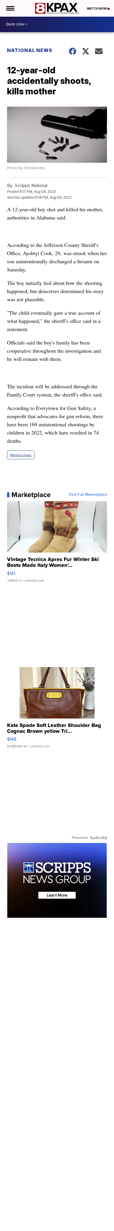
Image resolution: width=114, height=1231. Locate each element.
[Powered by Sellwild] (98, 838)
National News (29, 50)
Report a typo (20, 455)
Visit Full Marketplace (88, 495)
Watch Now (97, 8)
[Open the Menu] (9, 8)
